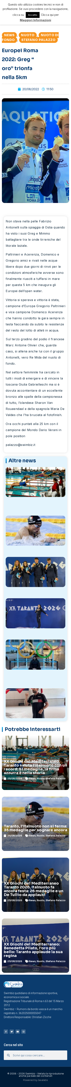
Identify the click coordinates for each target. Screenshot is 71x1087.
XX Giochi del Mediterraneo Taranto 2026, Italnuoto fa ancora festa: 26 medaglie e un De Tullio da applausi (33, 889)
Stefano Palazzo (38, 40)
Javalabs (43, 1080)
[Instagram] (23, 1031)
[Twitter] (12, 1031)
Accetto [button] (32, 14)
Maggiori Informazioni (35, 20)
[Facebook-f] (6, 1031)
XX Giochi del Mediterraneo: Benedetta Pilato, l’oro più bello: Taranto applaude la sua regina (33, 950)
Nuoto (27, 35)
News (9, 35)
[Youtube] (18, 1031)
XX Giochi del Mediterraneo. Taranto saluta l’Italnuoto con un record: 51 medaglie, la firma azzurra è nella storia (35, 767)
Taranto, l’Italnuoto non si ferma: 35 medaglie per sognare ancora (35, 828)
